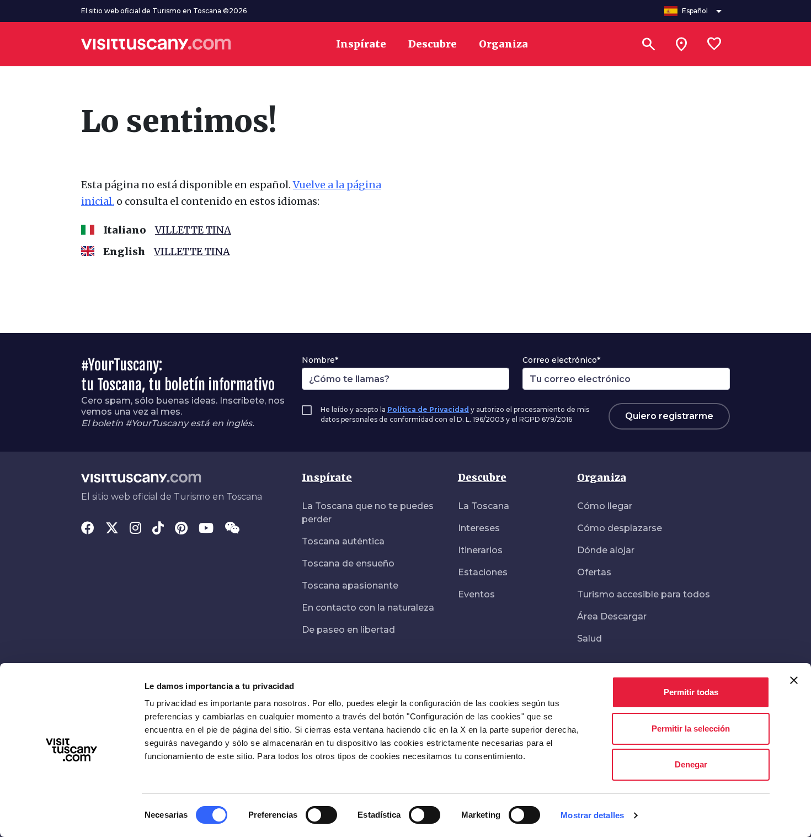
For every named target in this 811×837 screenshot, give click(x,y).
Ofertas (594, 572)
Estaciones (483, 572)
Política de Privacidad (428, 409)
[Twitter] (112, 529)
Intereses (479, 528)
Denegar (691, 764)
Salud (589, 638)
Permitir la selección (691, 728)
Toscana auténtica (343, 541)
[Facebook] (87, 529)
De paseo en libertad (348, 629)
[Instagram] (135, 529)
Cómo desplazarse (619, 528)
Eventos (476, 594)
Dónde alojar (605, 550)
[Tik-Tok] (158, 529)
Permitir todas (691, 692)
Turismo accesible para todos (643, 594)
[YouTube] (206, 529)
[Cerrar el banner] (794, 680)
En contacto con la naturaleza (368, 607)
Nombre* (320, 360)
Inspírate (327, 477)
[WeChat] (232, 529)
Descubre (482, 477)
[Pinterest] (181, 529)
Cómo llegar (604, 506)
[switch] (321, 815)
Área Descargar (612, 616)
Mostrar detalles (592, 815)
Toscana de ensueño (348, 563)
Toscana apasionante (350, 585)
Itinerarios (480, 550)
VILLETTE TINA (193, 230)
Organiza (601, 477)
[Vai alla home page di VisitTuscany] (156, 44)
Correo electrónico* (561, 360)
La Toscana (483, 506)
